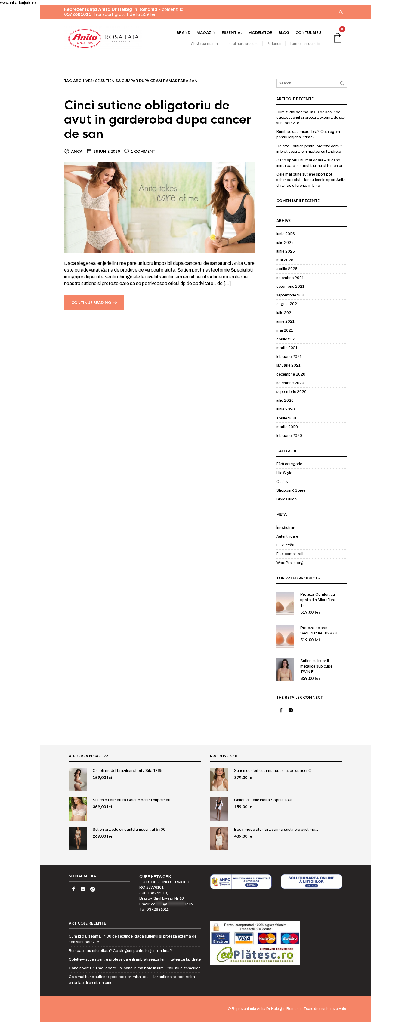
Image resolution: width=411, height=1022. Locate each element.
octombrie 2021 (290, 286)
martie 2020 (287, 427)
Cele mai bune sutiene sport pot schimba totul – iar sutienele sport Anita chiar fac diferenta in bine (311, 179)
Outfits (282, 482)
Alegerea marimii (205, 43)
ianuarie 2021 (288, 365)
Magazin (206, 32)
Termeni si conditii (304, 43)
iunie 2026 (285, 234)
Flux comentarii (289, 554)
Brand (183, 32)
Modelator (260, 32)
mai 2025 (284, 260)
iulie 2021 (284, 313)
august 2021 (287, 304)
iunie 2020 (285, 409)
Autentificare (287, 536)
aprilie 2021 (286, 339)
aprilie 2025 (287, 269)
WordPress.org (289, 563)
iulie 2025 (285, 243)
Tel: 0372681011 (153, 909)
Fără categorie (289, 464)
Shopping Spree (290, 490)
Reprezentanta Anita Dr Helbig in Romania (267, 1009)
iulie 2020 (285, 400)
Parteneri (274, 43)
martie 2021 (286, 348)
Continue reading (91, 302)
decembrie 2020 (290, 374)
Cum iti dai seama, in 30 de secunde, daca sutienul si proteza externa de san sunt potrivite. (311, 117)
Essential (232, 32)
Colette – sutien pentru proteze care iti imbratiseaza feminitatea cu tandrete (135, 959)
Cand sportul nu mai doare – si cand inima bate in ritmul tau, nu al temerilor (134, 968)
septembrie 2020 (291, 392)
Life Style (284, 473)
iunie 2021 (285, 321)
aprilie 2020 (287, 418)
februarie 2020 (289, 436)
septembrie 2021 (291, 295)
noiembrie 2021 (290, 278)
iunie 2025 (285, 251)
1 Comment (143, 151)
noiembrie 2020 (290, 383)
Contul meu (308, 32)
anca (76, 151)
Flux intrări (285, 545)
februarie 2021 (288, 356)
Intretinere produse (243, 43)
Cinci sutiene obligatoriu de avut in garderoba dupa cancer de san (157, 120)
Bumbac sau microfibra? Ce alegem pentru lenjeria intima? (120, 951)
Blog (284, 32)
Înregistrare (286, 528)
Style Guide (286, 499)
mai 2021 (284, 330)
